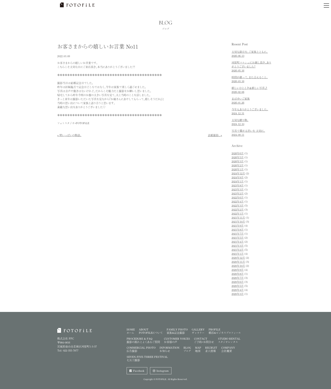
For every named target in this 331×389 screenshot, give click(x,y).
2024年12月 (238, 173)
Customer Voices (177, 340)
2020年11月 (238, 262)
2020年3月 (238, 294)
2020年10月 (238, 266)
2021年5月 (238, 237)
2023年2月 (238, 193)
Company (228, 349)
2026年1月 (238, 169)
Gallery (198, 331)
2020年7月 (238, 278)
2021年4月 (238, 241)
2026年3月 (238, 161)
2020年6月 (238, 282)
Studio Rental (229, 340)
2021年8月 (238, 229)
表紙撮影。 (214, 135)
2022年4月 (238, 201)
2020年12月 (238, 258)
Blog (187, 349)
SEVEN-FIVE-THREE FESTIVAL (147, 358)
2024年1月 (238, 181)
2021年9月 (238, 225)
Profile (225, 331)
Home (131, 331)
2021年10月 (238, 221)
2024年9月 (238, 177)
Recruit (211, 349)
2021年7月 (238, 233)
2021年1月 (238, 254)
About (151, 331)
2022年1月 (238, 213)
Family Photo (177, 331)
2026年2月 (238, 165)
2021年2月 (238, 249)
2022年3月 (238, 205)
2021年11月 (238, 217)
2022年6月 (238, 197)
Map (198, 349)
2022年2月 (238, 209)
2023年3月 (238, 189)
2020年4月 (238, 290)
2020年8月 (238, 274)
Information (169, 349)
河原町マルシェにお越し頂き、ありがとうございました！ (251, 66)
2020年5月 (238, 286)
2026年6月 (238, 153)
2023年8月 (238, 185)
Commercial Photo (141, 349)
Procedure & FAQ (143, 340)
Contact (204, 340)
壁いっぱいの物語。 (70, 135)
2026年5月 (238, 157)
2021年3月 (238, 245)
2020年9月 (238, 270)
